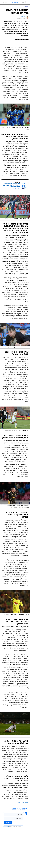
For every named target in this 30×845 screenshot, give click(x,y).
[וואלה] (15, 2)
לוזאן (24, 802)
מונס (27, 802)
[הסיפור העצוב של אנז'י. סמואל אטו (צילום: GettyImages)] (15, 603)
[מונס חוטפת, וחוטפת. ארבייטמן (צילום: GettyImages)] (15, 207)
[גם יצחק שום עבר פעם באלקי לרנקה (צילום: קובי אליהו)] (15, 336)
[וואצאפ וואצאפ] (6, 2)
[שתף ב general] (3, 2)
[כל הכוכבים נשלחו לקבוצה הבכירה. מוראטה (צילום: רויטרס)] (15, 725)
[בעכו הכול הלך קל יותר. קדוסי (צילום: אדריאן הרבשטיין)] (15, 419)
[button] (23, 2)
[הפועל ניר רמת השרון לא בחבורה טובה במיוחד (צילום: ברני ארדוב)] (15, 117)
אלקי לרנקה (20, 802)
